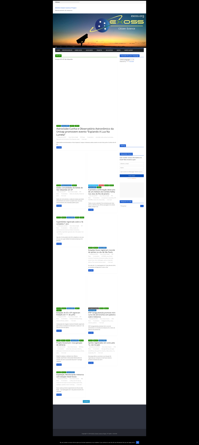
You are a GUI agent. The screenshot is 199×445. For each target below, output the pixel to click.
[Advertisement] (132, 190)
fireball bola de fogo (77, 318)
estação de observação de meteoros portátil (65, 382)
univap (77, 139)
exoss (111, 320)
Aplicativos (109, 50)
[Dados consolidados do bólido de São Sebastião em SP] (70, 154)
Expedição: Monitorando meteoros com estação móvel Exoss (70, 375)
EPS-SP (58, 125)
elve (107, 256)
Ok (137, 442)
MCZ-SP (63, 217)
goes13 (99, 351)
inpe (112, 258)
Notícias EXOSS (65, 125)
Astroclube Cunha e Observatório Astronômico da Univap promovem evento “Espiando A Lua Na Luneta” (85, 131)
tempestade (90, 352)
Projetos (99, 50)
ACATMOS (104, 256)
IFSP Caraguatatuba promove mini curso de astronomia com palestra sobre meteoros (101, 314)
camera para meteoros (76, 349)
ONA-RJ (99, 187)
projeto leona (91, 260)
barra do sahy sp (77, 380)
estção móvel (79, 382)
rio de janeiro (76, 230)
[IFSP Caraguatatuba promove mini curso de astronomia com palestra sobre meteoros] (102, 277)
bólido (71, 228)
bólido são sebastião (74, 193)
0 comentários (90, 137)
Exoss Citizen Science (105, 318)
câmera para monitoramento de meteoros (65, 351)
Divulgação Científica (93, 308)
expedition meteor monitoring (67, 384)
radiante (66, 320)
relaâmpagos (100, 260)
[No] (197, 442)
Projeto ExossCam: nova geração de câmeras (69, 344)
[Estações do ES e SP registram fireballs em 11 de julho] (70, 277)
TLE (93, 262)
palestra (95, 322)
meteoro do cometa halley (99, 199)
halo (109, 258)
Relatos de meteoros (66, 185)
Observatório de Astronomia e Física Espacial (66, 139)
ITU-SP (68, 340)
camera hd (68, 349)
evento (105, 137)
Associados (89, 50)
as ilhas (71, 380)
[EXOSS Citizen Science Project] (99, 14)
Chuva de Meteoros (93, 185)
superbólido (58, 232)
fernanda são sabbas (103, 258)
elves (96, 351)
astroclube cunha (99, 137)
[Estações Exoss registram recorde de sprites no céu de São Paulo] (102, 216)
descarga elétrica (105, 349)
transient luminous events (99, 262)
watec (57, 352)
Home (58, 50)
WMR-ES (59, 310)
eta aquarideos (110, 197)
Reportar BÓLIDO (67, 50)
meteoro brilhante (60, 320)
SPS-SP (72, 125)
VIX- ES (77, 308)
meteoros (90, 322)
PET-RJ (77, 217)
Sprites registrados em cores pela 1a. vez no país (101, 344)
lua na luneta (110, 137)
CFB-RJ (58, 340)
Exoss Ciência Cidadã (73, 137)
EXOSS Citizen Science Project (65, 8)
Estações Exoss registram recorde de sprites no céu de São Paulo (101, 251)
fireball (71, 230)
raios (96, 260)
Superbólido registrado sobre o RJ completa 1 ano (69, 223)
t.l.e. (114, 351)
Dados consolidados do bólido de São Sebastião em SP (69, 188)
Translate (131, 61)
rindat (107, 351)
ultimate (82, 351)
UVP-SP (77, 125)
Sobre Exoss (78, 50)
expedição (58, 384)
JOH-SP (111, 185)
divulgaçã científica (106, 320)
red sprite (103, 351)
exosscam (77, 351)
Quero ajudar (128, 50)
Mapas (118, 50)
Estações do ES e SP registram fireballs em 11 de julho (68, 313)
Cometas (101, 185)
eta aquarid (104, 197)
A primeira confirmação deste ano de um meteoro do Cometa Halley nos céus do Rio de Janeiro (101, 191)
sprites (105, 260)
